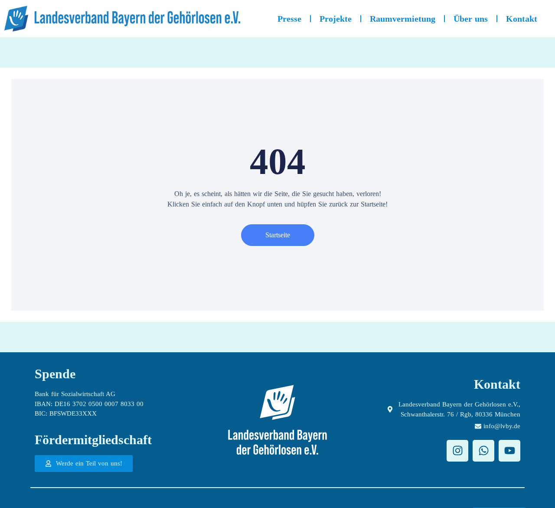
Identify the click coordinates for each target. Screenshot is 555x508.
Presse (289, 18)
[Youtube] (509, 451)
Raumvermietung (402, 18)
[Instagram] (457, 451)
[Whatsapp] (483, 451)
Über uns (471, 18)
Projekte (336, 18)
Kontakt (521, 18)
